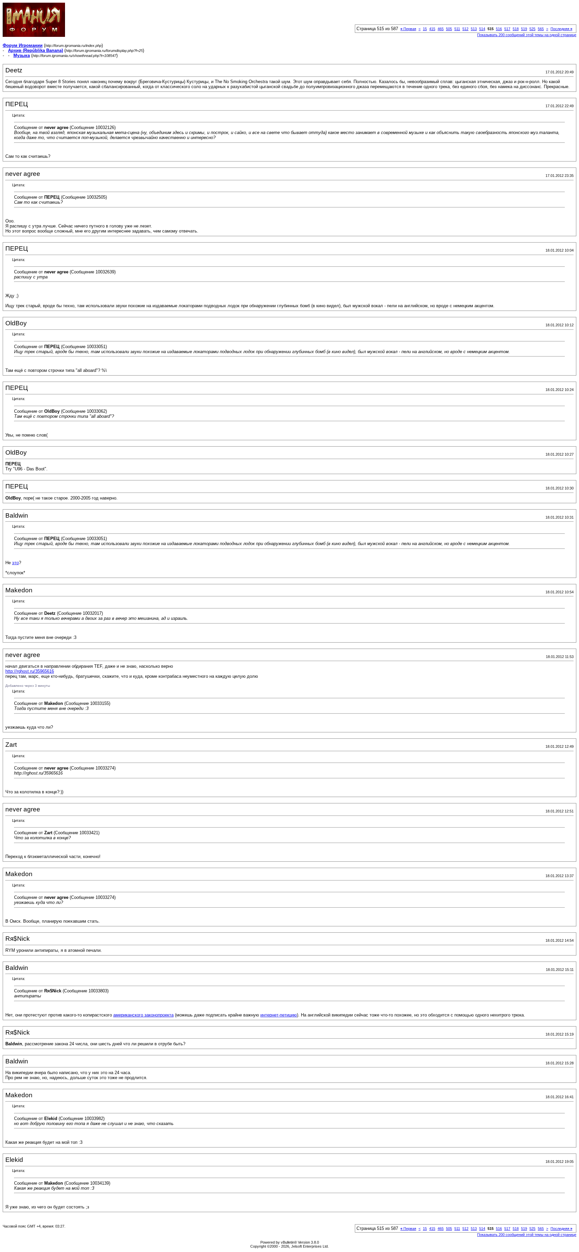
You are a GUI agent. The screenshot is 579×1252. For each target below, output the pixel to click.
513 (474, 29)
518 (516, 29)
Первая (408, 29)
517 (507, 29)
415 (432, 29)
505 (449, 29)
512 (465, 29)
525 (532, 29)
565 (541, 29)
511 (457, 29)
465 (441, 29)
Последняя (561, 29)
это (15, 562)
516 (499, 29)
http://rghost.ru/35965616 (29, 671)
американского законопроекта (143, 1014)
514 (482, 29)
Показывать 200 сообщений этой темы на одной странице (526, 35)
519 (524, 29)
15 (425, 29)
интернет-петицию (278, 1014)
